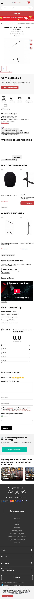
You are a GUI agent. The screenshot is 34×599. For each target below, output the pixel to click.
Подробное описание (7, 121)
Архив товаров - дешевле (9, 314)
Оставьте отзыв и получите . (22, 330)
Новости (17, 519)
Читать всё (17, 157)
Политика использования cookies (19, 593)
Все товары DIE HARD (8, 320)
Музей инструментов (17, 540)
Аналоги (20, 131)
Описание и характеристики (10, 129)
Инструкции (17, 531)
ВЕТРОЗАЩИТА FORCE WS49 (9, 195)
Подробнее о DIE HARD (8, 311)
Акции (17, 522)
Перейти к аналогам (10, 87)
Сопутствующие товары (9, 131)
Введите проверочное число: (12, 413)
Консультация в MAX (14, 450)
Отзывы (26, 132)
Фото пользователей (8, 132)
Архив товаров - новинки (9, 323)
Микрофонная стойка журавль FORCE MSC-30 (9, 244)
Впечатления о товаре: (10, 381)
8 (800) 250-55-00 (18, 582)
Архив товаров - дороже (9, 317)
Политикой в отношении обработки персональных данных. (17, 409)
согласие (10, 408)
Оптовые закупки (17, 534)
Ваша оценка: (6, 377)
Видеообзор (19, 132)
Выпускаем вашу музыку (17, 537)
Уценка (17, 543)
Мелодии (17, 528)
